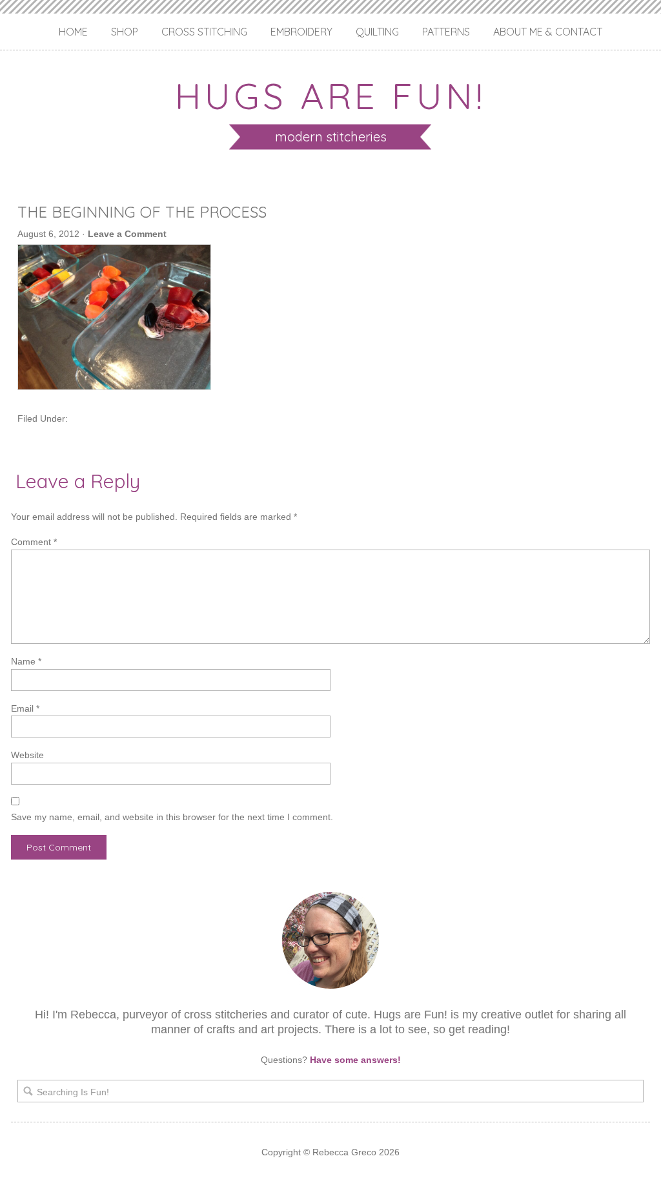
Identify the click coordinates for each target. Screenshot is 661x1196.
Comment (34, 542)
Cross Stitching (204, 31)
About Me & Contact (547, 31)
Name (26, 661)
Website (27, 755)
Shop (124, 31)
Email (25, 708)
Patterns (446, 31)
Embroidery (301, 31)
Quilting (377, 31)
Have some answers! (355, 1060)
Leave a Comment (127, 234)
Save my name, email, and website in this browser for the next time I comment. (172, 817)
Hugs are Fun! (330, 95)
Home (73, 31)
